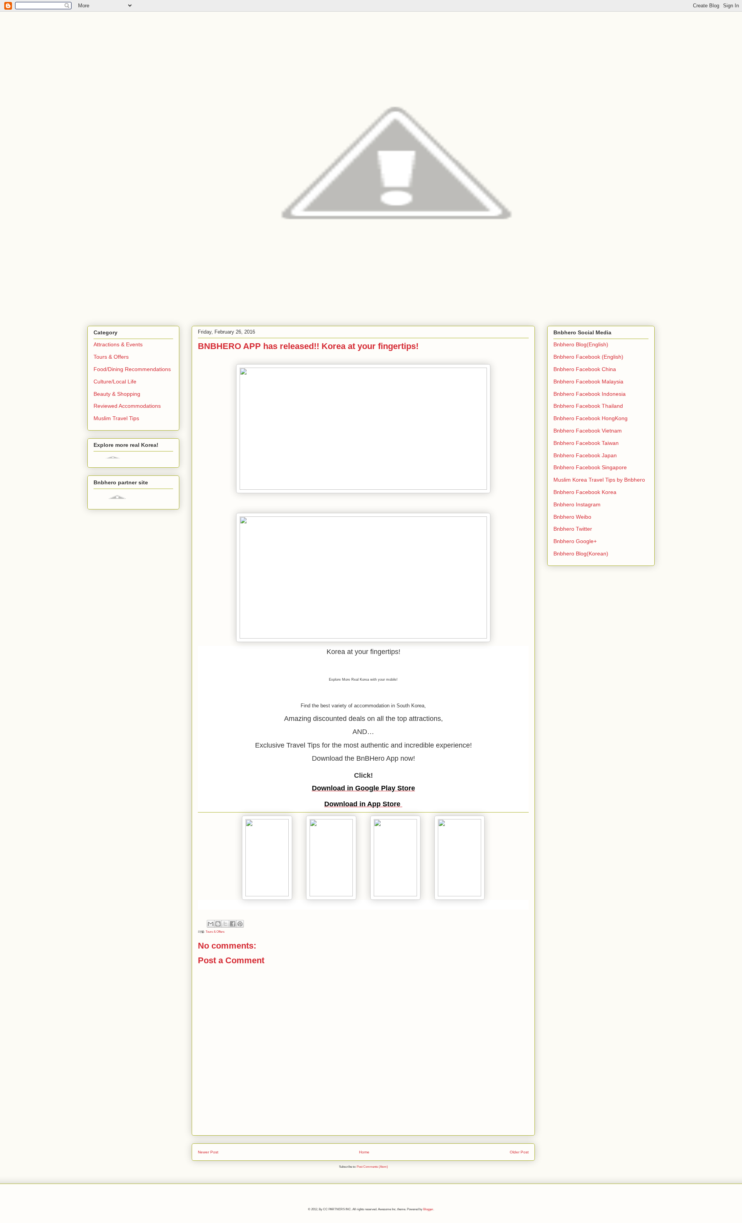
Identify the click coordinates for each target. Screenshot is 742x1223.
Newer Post (208, 1152)
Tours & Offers (215, 931)
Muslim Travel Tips (116, 418)
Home (364, 1152)
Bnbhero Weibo (572, 517)
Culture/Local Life (115, 381)
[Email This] (210, 924)
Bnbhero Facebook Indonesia (589, 394)
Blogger (428, 1209)
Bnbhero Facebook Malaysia (588, 381)
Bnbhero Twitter (572, 529)
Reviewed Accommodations (127, 406)
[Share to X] (225, 924)
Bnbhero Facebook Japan (585, 455)
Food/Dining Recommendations (132, 369)
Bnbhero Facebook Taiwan (586, 443)
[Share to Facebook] (233, 924)
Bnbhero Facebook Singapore (590, 467)
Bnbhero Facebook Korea (584, 492)
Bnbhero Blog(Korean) (580, 553)
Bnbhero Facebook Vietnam (587, 431)
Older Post (519, 1152)
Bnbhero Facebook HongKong (590, 418)
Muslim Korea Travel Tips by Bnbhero (599, 480)
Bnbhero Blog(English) (580, 344)
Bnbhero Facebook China (584, 369)
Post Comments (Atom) (372, 1166)
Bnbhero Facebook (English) (588, 357)
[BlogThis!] (218, 924)
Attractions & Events (118, 344)
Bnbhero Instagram (577, 504)
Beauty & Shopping (117, 394)
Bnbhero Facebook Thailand (588, 406)
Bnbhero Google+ (575, 541)
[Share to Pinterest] (240, 924)
